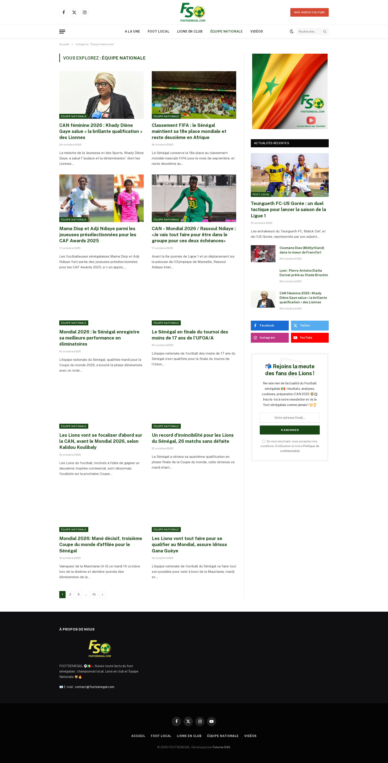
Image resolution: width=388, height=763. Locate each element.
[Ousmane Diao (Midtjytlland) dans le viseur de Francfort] (263, 253)
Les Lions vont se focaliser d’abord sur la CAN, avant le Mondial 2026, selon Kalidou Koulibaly (100, 441)
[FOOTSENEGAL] (194, 12)
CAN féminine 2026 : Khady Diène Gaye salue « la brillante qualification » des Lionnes (100, 131)
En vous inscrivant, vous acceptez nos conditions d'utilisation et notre (289, 446)
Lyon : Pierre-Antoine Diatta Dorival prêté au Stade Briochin (304, 273)
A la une (132, 31)
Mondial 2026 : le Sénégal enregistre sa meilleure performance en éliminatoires (99, 338)
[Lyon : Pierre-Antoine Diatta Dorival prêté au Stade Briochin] (263, 276)
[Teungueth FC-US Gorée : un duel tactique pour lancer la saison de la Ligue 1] (290, 175)
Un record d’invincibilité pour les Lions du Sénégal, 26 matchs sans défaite (193, 438)
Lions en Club (190, 31)
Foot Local (159, 31)
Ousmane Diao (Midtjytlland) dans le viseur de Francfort (302, 250)
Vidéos (256, 31)
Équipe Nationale (226, 31)
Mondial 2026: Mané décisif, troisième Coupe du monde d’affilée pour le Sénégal (100, 544)
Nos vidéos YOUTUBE (309, 12)
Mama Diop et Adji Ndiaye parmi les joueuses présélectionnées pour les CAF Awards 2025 (97, 234)
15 (94, 594)
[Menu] (62, 31)
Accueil (138, 736)
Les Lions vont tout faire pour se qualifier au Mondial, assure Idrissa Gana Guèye (189, 544)
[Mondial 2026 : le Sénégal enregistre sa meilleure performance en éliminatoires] (101, 302)
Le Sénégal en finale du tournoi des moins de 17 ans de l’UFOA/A (190, 335)
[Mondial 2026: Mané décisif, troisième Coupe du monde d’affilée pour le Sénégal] (101, 508)
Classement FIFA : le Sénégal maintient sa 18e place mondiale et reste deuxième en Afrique (189, 131)
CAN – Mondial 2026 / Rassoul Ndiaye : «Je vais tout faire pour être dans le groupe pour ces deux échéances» (194, 234)
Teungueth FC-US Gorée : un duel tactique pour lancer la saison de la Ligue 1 (288, 209)
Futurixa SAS (221, 747)
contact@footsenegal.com (94, 687)
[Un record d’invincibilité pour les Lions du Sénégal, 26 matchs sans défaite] (194, 405)
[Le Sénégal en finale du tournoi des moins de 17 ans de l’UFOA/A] (194, 302)
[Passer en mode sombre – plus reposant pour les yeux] (292, 31)
